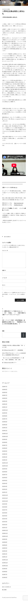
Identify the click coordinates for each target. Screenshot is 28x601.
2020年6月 (4, 545)
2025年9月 (4, 392)
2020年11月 (5, 533)
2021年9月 (4, 504)
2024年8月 (4, 416)
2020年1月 (4, 556)
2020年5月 (4, 548)
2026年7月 (4, 386)
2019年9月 (4, 568)
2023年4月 (4, 454)
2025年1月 (4, 407)
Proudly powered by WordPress (9, 597)
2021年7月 (4, 510)
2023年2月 (4, 460)
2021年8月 (4, 507)
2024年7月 (4, 419)
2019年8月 (4, 571)
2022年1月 (4, 492)
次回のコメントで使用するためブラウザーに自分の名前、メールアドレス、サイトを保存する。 (14, 294)
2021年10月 (5, 501)
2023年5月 (4, 451)
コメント (5, 250)
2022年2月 (4, 489)
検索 (3, 331)
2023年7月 (4, 445)
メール (4, 277)
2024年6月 (4, 421)
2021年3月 (4, 521)
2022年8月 (4, 471)
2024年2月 (4, 427)
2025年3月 (4, 404)
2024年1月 (4, 430)
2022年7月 (4, 474)
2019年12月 (5, 559)
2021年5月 (4, 515)
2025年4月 (4, 401)
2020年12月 (5, 530)
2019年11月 (5, 562)
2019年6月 (4, 577)
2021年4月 (4, 518)
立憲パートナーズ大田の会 (12, 2)
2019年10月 (5, 565)
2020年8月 (4, 542)
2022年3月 (4, 486)
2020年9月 (4, 539)
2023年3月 (4, 457)
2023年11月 (5, 433)
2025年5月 (4, 398)
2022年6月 (4, 477)
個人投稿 (4, 589)
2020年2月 (4, 554)
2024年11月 (5, 410)
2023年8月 (4, 442)
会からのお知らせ (7, 236)
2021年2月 (4, 524)
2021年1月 (4, 527)
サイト (3, 285)
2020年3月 (4, 551)
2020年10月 (5, 536)
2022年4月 (4, 483)
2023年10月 (5, 436)
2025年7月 (4, 395)
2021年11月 (5, 498)
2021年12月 (5, 495)
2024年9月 (4, 413)
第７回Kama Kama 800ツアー (9, 362)
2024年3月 (4, 424)
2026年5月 (4, 389)
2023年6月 (4, 448)
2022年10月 (5, 465)
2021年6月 (4, 512)
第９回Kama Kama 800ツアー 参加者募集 (12, 350)
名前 (4, 270)
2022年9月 (4, 468)
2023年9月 (4, 439)
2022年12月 (5, 463)
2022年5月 (4, 480)
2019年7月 (4, 574)
